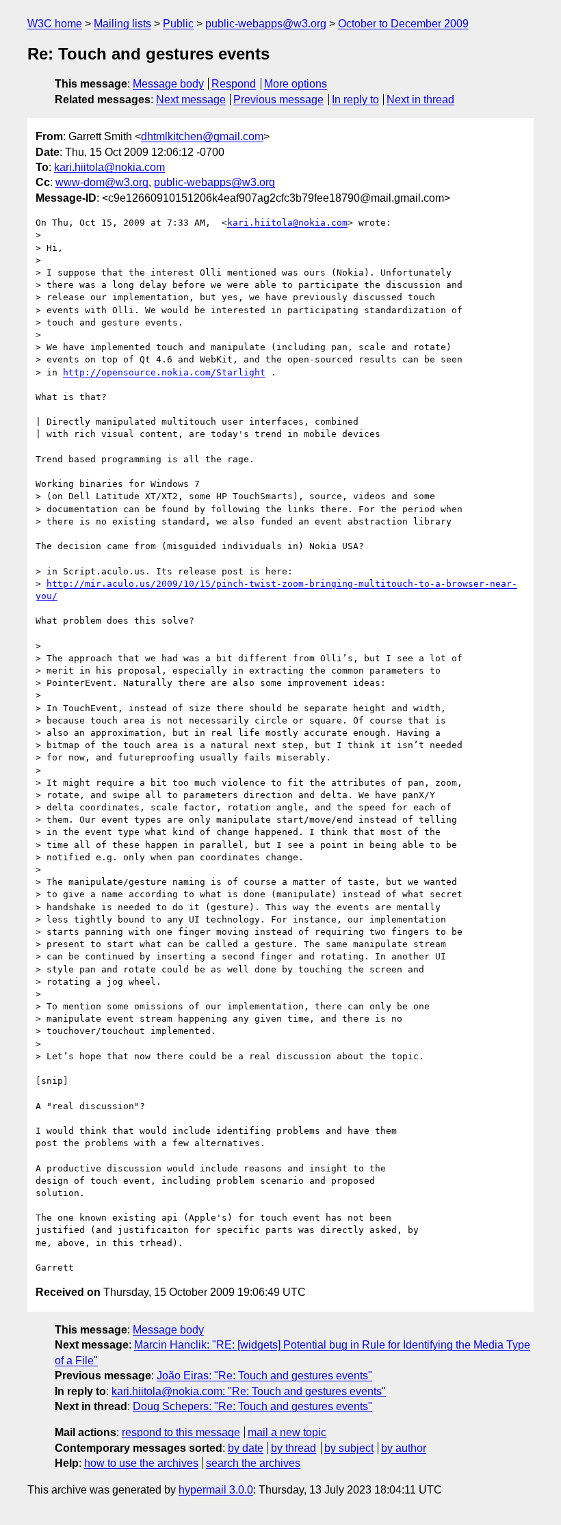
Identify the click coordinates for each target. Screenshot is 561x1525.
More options (295, 84)
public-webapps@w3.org (265, 23)
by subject (349, 1448)
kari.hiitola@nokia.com (109, 167)
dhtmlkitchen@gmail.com (202, 136)
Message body (168, 84)
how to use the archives (141, 1463)
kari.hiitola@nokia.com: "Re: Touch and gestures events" (249, 1391)
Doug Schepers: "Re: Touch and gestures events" (252, 1406)
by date (245, 1448)
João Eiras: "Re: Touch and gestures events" (264, 1375)
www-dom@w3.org (101, 182)
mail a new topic (287, 1432)
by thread (293, 1448)
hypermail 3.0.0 (216, 1490)
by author (403, 1448)
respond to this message (181, 1432)
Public (178, 23)
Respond (233, 84)
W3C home (54, 23)
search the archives (253, 1463)
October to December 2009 (403, 23)
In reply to (355, 99)
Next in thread (420, 99)
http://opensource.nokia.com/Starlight (164, 372)
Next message (191, 99)
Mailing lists (122, 23)
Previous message (278, 99)
